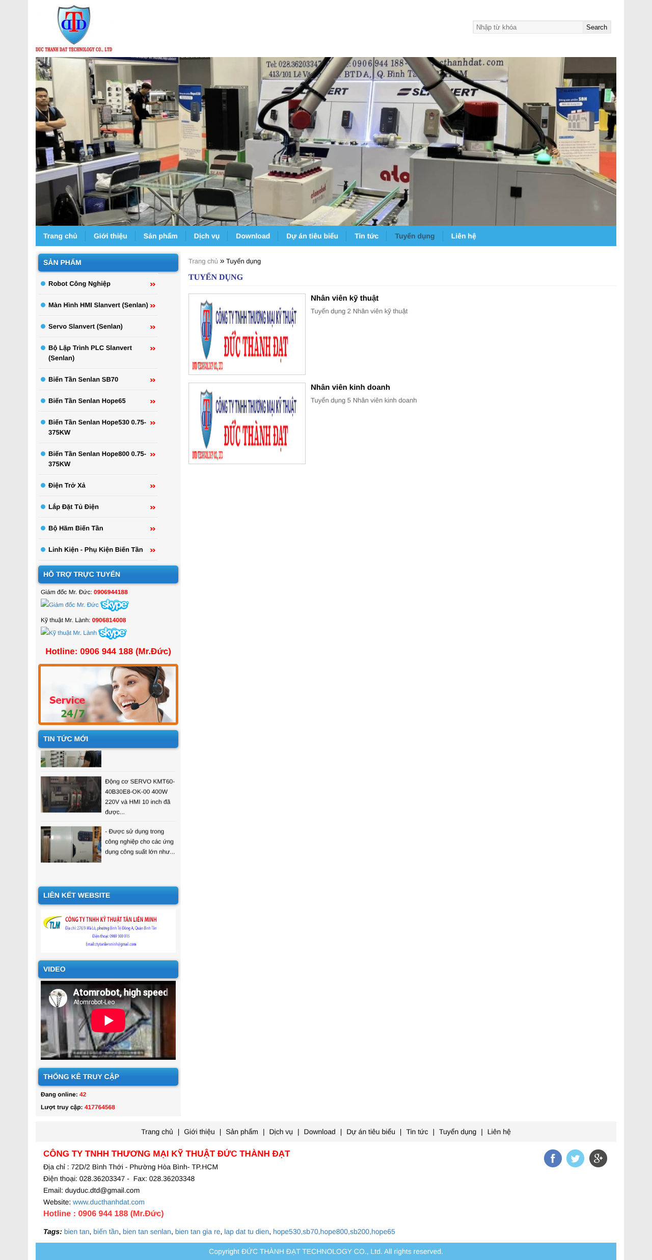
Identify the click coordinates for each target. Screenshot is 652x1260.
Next (610, 137)
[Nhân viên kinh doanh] (247, 423)
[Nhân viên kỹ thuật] (247, 334)
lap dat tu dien (246, 1231)
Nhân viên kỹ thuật (344, 298)
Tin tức (366, 236)
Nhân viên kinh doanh (350, 387)
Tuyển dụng (414, 236)
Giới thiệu (110, 236)
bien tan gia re (198, 1231)
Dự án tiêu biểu (312, 236)
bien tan (77, 1231)
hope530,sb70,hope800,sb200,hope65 (334, 1231)
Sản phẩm (161, 236)
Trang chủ (60, 236)
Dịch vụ (207, 236)
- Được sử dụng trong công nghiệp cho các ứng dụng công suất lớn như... (140, 832)
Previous (42, 137)
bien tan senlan (147, 1231)
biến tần (106, 1231)
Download (253, 236)
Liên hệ (463, 236)
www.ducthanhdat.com (109, 1202)
